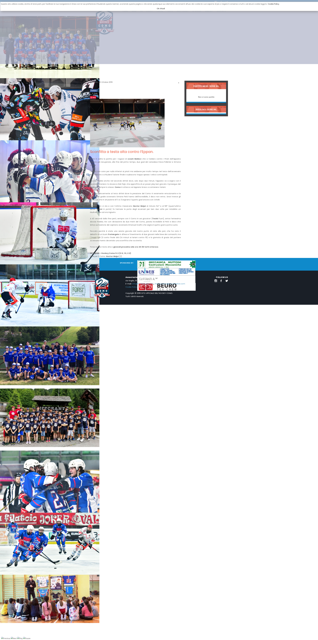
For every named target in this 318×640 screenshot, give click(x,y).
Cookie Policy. (273, 4)
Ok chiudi (161, 8)
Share (94, 90)
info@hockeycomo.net (142, 284)
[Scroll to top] (313, 635)
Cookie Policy (131, 287)
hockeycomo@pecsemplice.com (170, 284)
